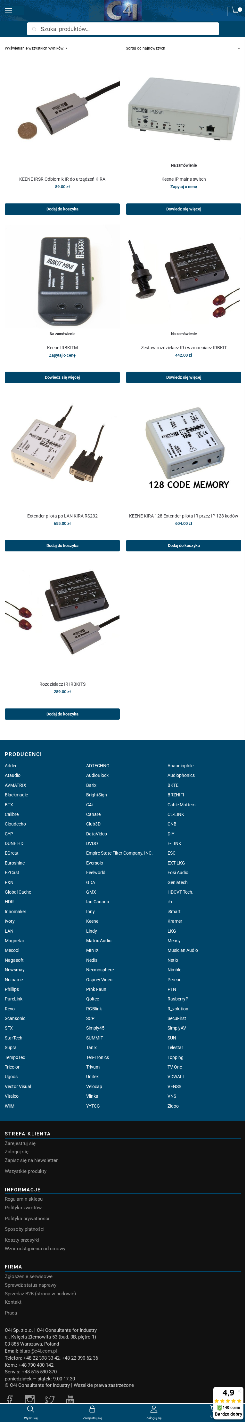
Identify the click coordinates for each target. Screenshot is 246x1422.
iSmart (174, 911)
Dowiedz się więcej (183, 209)
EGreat (12, 853)
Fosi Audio (178, 872)
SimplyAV (177, 1028)
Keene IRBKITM (62, 347)
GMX (91, 892)
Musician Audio (183, 950)
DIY (171, 833)
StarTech (13, 1037)
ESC (172, 853)
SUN (172, 1037)
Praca (11, 1313)
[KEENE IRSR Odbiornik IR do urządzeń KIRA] (62, 113)
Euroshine (15, 862)
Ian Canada (97, 901)
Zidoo (173, 1106)
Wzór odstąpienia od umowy (35, 1249)
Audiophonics (181, 775)
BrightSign (96, 794)
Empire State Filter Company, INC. (119, 853)
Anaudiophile (180, 765)
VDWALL (176, 1076)
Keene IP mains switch (183, 179)
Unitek (92, 1076)
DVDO (92, 843)
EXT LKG (176, 862)
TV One (175, 1067)
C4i (89, 804)
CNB (172, 823)
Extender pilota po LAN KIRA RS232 (62, 515)
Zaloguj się (17, 1152)
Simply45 (95, 1028)
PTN (172, 989)
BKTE (173, 785)
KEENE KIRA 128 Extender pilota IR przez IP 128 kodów (183, 515)
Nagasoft (14, 960)
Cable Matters (181, 804)
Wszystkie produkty (25, 1171)
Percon (175, 979)
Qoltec (92, 998)
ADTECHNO (98, 765)
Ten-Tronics (97, 1057)
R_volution (178, 1008)
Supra (11, 1047)
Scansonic (15, 1018)
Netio (173, 960)
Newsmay (15, 969)
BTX (9, 804)
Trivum (93, 1067)
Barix (91, 785)
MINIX (92, 950)
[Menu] (14, 10)
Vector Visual (18, 1086)
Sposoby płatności (25, 1229)
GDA (90, 882)
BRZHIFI (176, 794)
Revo (10, 1008)
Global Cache (18, 892)
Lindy (91, 931)
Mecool (12, 950)
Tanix (91, 1047)
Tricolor (12, 1067)
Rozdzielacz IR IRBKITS (62, 684)
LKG (172, 931)
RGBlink (94, 1008)
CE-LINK (176, 814)
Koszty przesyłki (22, 1240)
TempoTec (15, 1057)
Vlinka (92, 1096)
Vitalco (12, 1096)
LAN (9, 931)
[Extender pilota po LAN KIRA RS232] (62, 450)
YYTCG (93, 1106)
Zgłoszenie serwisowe (29, 1276)
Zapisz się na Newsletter (31, 1160)
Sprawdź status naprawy (30, 1285)
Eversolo (94, 862)
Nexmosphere (100, 969)
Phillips (12, 989)
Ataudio (12, 775)
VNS (172, 1096)
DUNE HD (14, 843)
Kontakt (13, 1302)
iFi (170, 901)
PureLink (13, 998)
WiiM (9, 1106)
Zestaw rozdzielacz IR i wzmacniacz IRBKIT (184, 347)
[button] (236, 11)
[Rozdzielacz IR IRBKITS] (62, 618)
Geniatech (178, 882)
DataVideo (96, 833)
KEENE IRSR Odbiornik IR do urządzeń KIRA (62, 179)
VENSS (174, 1086)
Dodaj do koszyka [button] (62, 209)
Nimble (174, 969)
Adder (11, 765)
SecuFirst (177, 1018)
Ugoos (11, 1076)
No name (14, 979)
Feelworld (95, 872)
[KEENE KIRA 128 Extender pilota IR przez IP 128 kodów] (183, 450)
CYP (9, 833)
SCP (90, 1018)
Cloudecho (15, 823)
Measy (174, 940)
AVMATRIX (15, 785)
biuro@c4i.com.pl (38, 1351)
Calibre (12, 814)
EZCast (12, 872)
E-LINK (174, 843)
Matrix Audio (98, 940)
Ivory (10, 921)
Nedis (91, 960)
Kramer (175, 921)
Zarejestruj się (20, 1143)
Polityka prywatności (27, 1218)
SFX (9, 1028)
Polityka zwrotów (23, 1208)
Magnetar (14, 940)
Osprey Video (99, 979)
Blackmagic (16, 794)
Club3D (93, 823)
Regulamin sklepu (24, 1199)
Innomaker (15, 911)
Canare (93, 814)
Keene (92, 921)
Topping (176, 1057)
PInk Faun (96, 989)
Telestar (175, 1047)
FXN (9, 882)
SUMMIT (94, 1037)
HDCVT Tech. (180, 892)
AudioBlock (97, 775)
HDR (9, 901)
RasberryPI (179, 998)
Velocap (94, 1086)
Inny (90, 911)
